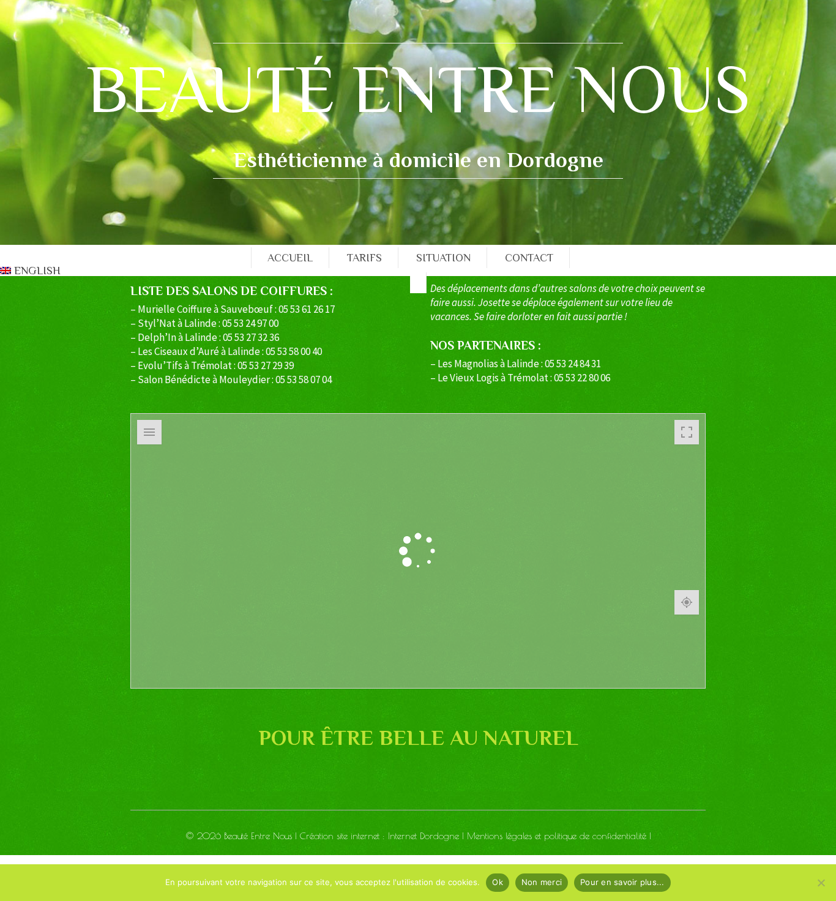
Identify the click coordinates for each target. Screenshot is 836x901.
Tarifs (364, 258)
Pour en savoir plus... (622, 882)
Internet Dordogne (423, 836)
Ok (497, 882)
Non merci (541, 882)
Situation (443, 258)
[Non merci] (821, 883)
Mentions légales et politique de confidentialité (556, 836)
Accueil (290, 258)
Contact (529, 258)
